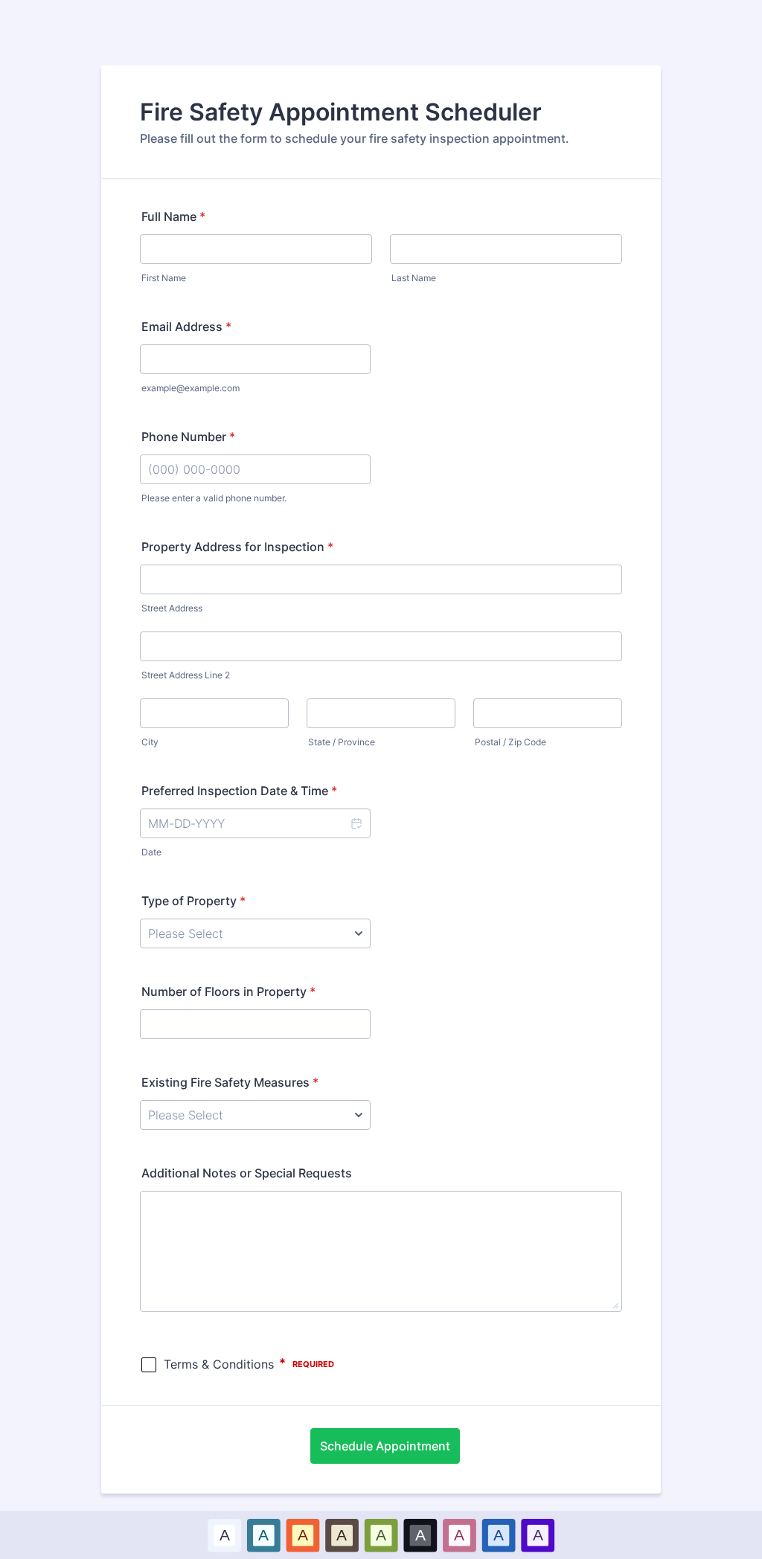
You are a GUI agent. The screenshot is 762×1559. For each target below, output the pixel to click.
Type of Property (193, 900)
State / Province (341, 742)
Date (151, 852)
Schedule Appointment (385, 1446)
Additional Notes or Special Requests (246, 1173)
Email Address (186, 326)
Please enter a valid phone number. (213, 498)
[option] (224, 1535)
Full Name (173, 216)
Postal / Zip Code (510, 742)
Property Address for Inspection (237, 546)
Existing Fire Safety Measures (229, 1082)
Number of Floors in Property (228, 991)
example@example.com (190, 387)
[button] (356, 823)
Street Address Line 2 (185, 675)
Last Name (413, 277)
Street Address (171, 608)
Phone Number (188, 436)
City (150, 742)
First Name (163, 277)
